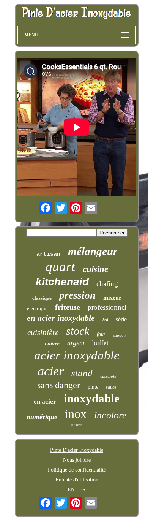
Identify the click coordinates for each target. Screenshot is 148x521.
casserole (108, 376)
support (119, 335)
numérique (42, 417)
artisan (48, 254)
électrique (37, 308)
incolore (110, 415)
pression (77, 295)
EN (71, 489)
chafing (107, 284)
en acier (45, 401)
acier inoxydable (77, 355)
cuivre (52, 343)
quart (60, 266)
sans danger (58, 385)
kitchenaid (62, 282)
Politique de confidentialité (77, 470)
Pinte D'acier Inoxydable (76, 450)
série (121, 319)
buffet (100, 343)
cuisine (95, 269)
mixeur (112, 298)
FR (82, 489)
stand (82, 373)
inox (76, 414)
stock (77, 331)
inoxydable (92, 398)
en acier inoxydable (61, 318)
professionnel (107, 307)
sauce (111, 387)
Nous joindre (77, 460)
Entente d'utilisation (76, 480)
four (101, 334)
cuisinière (42, 332)
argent (76, 343)
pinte (93, 387)
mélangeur (92, 251)
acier (51, 371)
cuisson (76, 425)
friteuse (67, 307)
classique (42, 298)
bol (105, 320)
